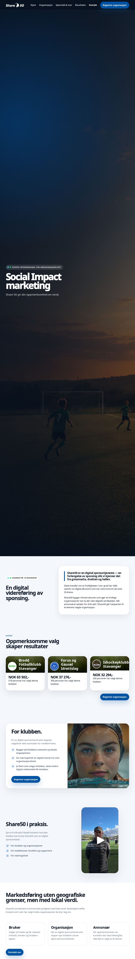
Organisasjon (46, 5)
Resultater (80, 5)
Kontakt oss (14, 952)
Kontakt (93, 5)
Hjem (33, 5)
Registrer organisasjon (115, 5)
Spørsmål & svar (64, 5)
